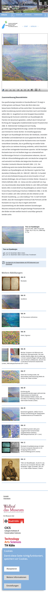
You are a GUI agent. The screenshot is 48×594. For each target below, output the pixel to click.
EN (45, 4)
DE (45, 2)
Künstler (19, 15)
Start (26, 26)
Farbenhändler (39, 15)
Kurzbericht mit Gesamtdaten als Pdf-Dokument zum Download (22, 263)
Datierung (28, 15)
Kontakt (5, 496)
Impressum (6, 498)
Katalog (4, 15)
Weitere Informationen (16, 577)
